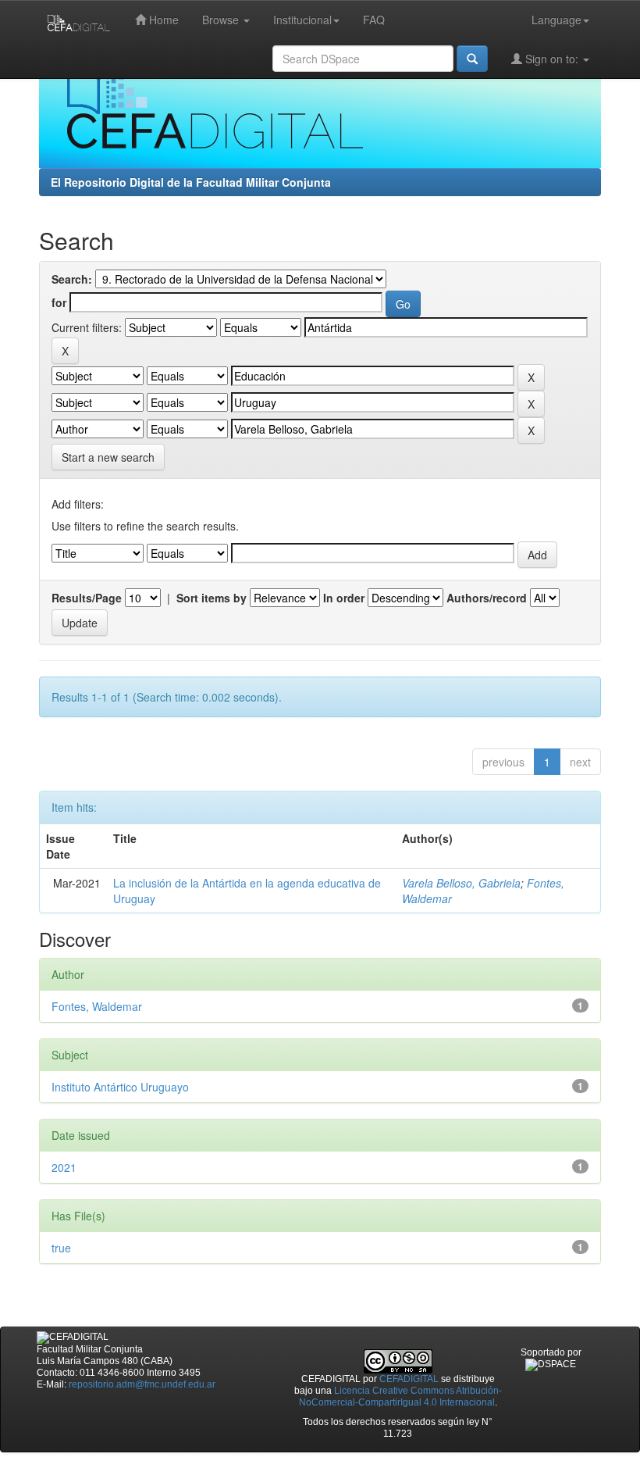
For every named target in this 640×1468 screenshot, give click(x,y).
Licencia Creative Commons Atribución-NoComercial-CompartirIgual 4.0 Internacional (400, 1396)
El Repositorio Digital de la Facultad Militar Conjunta (191, 182)
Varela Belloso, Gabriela (461, 883)
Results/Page (87, 597)
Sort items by (211, 597)
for (59, 302)
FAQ (374, 19)
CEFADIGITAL (409, 1378)
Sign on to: (551, 58)
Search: (72, 279)
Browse (222, 19)
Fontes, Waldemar (97, 1006)
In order (343, 597)
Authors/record (486, 597)
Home (162, 19)
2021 (64, 1167)
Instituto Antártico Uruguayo (120, 1087)
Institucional (302, 19)
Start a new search (108, 457)
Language (556, 19)
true (61, 1247)
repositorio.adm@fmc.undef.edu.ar (142, 1384)
